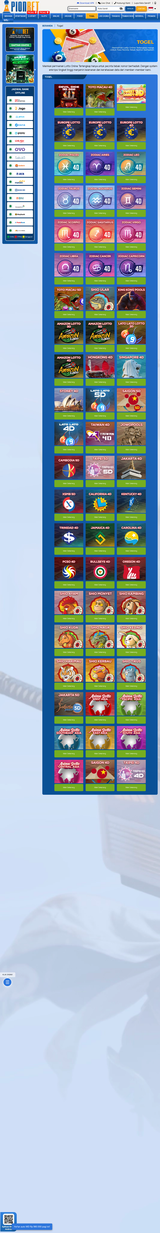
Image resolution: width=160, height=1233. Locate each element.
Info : (6, 20)
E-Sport (32, 16)
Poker (80, 16)
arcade (68, 16)
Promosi (151, 16)
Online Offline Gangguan (21, 237)
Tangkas (116, 16)
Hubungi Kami (123, 3)
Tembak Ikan (127, 16)
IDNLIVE (56, 16)
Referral (139, 16)
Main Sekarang (69, 112)
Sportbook (20, 16)
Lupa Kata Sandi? (142, 3)
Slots (44, 16)
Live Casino (104, 16)
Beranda (8, 16)
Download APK (87, 3)
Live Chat (105, 3)
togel (92, 16)
